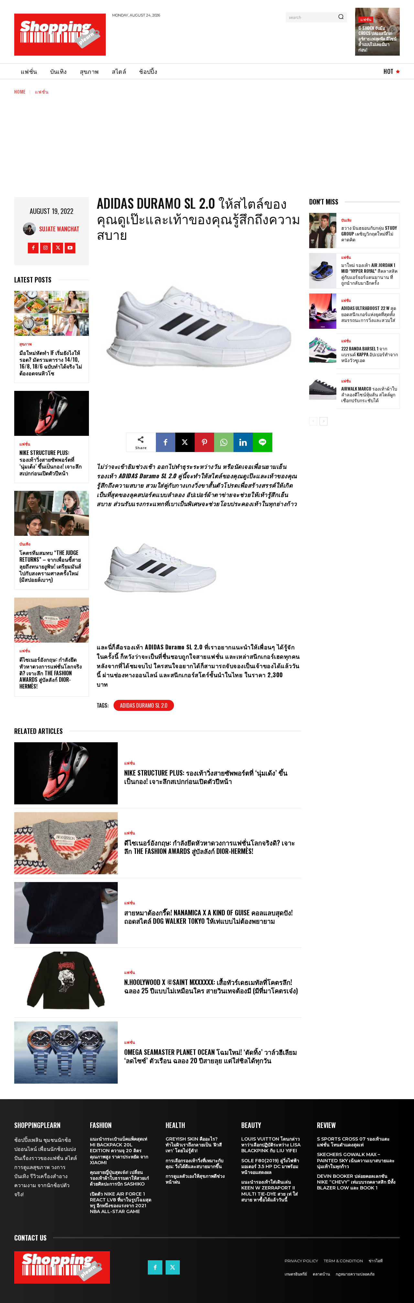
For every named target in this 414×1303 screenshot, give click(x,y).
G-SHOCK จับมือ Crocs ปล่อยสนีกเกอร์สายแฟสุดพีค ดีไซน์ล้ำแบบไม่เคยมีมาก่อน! (377, 39)
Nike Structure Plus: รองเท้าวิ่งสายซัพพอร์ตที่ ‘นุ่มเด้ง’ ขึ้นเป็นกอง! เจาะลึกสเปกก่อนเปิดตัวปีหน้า (50, 463)
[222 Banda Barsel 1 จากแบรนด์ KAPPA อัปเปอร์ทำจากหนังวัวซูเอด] (322, 351)
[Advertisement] (230, 39)
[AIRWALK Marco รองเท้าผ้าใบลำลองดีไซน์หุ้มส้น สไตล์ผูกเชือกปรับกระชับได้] (322, 391)
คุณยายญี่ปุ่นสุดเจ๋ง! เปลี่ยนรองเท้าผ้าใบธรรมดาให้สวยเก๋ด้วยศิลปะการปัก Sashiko (119, 1178)
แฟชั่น (365, 19)
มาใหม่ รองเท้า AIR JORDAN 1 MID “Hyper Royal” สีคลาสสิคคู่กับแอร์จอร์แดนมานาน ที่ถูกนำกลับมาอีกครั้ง (369, 273)
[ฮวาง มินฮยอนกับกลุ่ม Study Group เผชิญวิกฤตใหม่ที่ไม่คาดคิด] (322, 230)
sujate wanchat (59, 229)
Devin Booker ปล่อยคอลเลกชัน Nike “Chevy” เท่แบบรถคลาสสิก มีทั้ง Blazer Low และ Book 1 (356, 1182)
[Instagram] (45, 248)
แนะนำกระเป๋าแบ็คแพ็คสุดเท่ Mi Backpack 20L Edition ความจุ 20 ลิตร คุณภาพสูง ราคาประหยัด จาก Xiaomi (119, 1150)
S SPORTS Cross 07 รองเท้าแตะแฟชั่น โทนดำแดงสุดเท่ (353, 1142)
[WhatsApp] (224, 442)
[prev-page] (313, 421)
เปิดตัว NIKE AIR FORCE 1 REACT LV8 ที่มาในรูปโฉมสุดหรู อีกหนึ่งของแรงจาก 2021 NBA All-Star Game (120, 1203)
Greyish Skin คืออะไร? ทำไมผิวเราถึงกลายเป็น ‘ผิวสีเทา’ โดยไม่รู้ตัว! (194, 1145)
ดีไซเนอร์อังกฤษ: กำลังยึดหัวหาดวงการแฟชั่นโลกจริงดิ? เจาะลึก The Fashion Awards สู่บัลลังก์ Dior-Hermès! (50, 673)
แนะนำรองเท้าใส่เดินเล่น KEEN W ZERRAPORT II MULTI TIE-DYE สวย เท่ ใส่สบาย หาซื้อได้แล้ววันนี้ (269, 1191)
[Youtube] (70, 248)
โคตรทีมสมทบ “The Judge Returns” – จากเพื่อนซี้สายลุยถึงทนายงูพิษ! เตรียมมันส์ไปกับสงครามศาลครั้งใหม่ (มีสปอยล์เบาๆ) (50, 566)
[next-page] (324, 421)
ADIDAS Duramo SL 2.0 (144, 705)
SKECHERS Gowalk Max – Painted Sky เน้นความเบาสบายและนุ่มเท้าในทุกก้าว (356, 1160)
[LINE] (262, 442)
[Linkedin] (243, 442)
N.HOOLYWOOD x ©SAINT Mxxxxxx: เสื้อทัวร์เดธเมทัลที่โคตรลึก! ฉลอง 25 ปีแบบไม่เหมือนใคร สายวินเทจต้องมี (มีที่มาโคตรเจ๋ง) (211, 986)
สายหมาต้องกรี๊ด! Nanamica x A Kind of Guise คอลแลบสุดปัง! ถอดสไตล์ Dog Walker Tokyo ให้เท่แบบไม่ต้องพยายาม (208, 917)
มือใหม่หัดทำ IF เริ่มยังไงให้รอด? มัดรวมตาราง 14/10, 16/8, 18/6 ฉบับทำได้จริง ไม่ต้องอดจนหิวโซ (50, 363)
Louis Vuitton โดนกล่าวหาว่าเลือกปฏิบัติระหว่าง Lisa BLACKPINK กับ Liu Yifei (270, 1145)
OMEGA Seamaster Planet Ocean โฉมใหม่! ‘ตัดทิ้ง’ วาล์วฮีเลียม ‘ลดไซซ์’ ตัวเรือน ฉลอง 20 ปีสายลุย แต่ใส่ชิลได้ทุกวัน (210, 1056)
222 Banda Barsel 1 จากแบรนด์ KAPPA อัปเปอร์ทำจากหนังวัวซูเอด (369, 354)
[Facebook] (33, 248)
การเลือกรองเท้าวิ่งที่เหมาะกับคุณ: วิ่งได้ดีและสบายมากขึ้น (194, 1163)
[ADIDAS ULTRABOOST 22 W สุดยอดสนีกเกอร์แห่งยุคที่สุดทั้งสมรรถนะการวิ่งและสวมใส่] (322, 311)
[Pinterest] (204, 442)
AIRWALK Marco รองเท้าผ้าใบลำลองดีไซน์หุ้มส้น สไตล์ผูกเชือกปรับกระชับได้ (369, 394)
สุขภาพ (25, 344)
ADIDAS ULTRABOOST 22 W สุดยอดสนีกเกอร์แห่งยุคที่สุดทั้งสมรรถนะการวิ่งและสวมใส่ (368, 313)
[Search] (341, 17)
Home (20, 91)
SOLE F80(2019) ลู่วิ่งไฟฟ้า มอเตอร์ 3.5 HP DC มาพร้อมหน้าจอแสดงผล (270, 1166)
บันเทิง (24, 544)
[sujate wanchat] (31, 228)
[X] (57, 248)
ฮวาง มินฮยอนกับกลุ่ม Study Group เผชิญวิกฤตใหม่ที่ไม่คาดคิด (369, 233)
